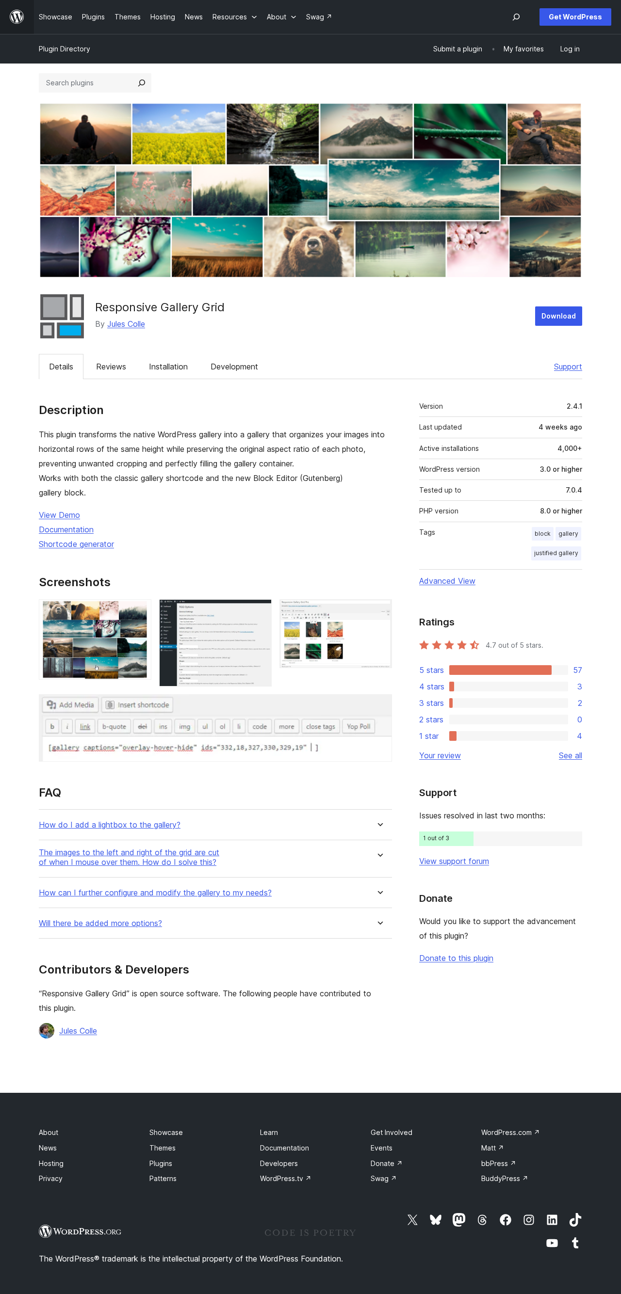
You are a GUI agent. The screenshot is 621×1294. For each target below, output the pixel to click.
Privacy (51, 1178)
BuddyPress (504, 1178)
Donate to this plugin (456, 958)
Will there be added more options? (100, 923)
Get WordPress (575, 17)
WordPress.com (510, 1132)
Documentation (66, 529)
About (48, 1132)
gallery (568, 533)
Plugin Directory (64, 49)
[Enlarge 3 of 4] (379, 612)
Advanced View (447, 581)
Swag (384, 1178)
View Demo (59, 515)
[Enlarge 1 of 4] (138, 612)
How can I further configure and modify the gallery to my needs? (155, 892)
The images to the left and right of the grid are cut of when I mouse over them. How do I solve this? (129, 857)
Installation (168, 366)
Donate (387, 1163)
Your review (440, 755)
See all (570, 755)
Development (234, 366)
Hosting (51, 1163)
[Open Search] (516, 17)
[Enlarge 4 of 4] (379, 707)
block (543, 533)
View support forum (454, 861)
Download (558, 316)
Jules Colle (126, 324)
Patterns (163, 1178)
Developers (279, 1163)
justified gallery (556, 553)
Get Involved (391, 1132)
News (48, 1148)
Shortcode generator (76, 544)
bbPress (498, 1163)
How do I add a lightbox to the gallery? (109, 825)
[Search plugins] (141, 83)
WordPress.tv (285, 1178)
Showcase (166, 1132)
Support (568, 366)
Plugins (160, 1163)
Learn (269, 1132)
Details (61, 366)
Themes (162, 1148)
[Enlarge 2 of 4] (258, 612)
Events (381, 1148)
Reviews (111, 366)
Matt (492, 1148)
